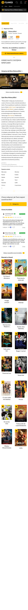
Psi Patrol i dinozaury (6, 277)
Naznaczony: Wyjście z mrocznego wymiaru (7, 326)
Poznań (3, 174)
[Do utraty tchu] (6, 412)
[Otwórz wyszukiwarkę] (16, 2)
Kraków (16, 174)
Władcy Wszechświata (6, 447)
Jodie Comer (12, 107)
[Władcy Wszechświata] (6, 436)
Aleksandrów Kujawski (6, 190)
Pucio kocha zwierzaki (21, 279)
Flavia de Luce (6, 373)
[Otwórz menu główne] (25, 2)
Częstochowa (18, 185)
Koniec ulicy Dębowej (21, 327)
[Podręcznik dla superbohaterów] (21, 413)
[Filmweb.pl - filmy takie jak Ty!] (7, 2)
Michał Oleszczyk (9, 233)
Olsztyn (3, 185)
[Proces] (21, 389)
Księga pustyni (6, 301)
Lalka (20, 448)
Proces (21, 399)
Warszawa (3, 172)
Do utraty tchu (7, 422)
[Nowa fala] (21, 364)
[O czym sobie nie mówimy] (6, 388)
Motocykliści (12, 31)
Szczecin (17, 177)
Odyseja (20, 302)
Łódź (2, 180)
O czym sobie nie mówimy (7, 398)
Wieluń (10, 6)
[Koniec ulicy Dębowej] (21, 316)
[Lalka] (21, 437)
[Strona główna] (2, 6)
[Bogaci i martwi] (21, 340)
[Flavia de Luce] (6, 363)
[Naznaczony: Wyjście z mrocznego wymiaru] (6, 315)
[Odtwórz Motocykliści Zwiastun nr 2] (4, 35)
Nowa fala (21, 375)
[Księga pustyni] (6, 291)
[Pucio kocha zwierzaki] (21, 267)
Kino (6, 6)
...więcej (22, 43)
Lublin (16, 182)
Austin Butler (9, 109)
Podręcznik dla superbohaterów (21, 424)
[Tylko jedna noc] (6, 339)
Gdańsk (3, 177)
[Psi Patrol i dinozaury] (6, 266)
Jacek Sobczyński (9, 213)
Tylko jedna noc (6, 350)
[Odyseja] (21, 292)
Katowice (3, 182)
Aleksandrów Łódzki (19, 190)
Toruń (16, 180)
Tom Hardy (11, 115)
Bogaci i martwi (21, 351)
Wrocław (17, 172)
